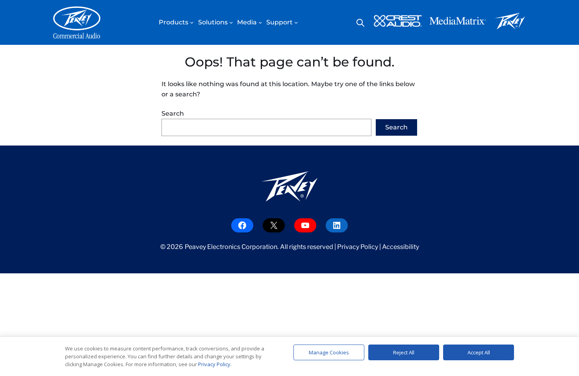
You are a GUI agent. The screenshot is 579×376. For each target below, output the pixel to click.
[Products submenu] (192, 22)
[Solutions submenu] (231, 22)
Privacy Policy (357, 247)
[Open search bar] (360, 23)
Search (172, 113)
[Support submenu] (296, 22)
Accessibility (400, 247)
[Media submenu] (260, 22)
